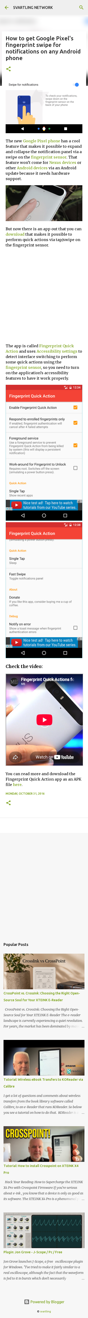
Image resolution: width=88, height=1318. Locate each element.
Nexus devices (62, 162)
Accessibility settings (57, 351)
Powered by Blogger (47, 1302)
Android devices (32, 168)
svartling (45, 1311)
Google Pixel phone (41, 141)
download (15, 234)
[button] (8, 69)
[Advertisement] (44, 296)
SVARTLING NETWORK (33, 7)
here (17, 784)
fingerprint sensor (48, 157)
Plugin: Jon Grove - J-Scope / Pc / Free (33, 1252)
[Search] (81, 7)
